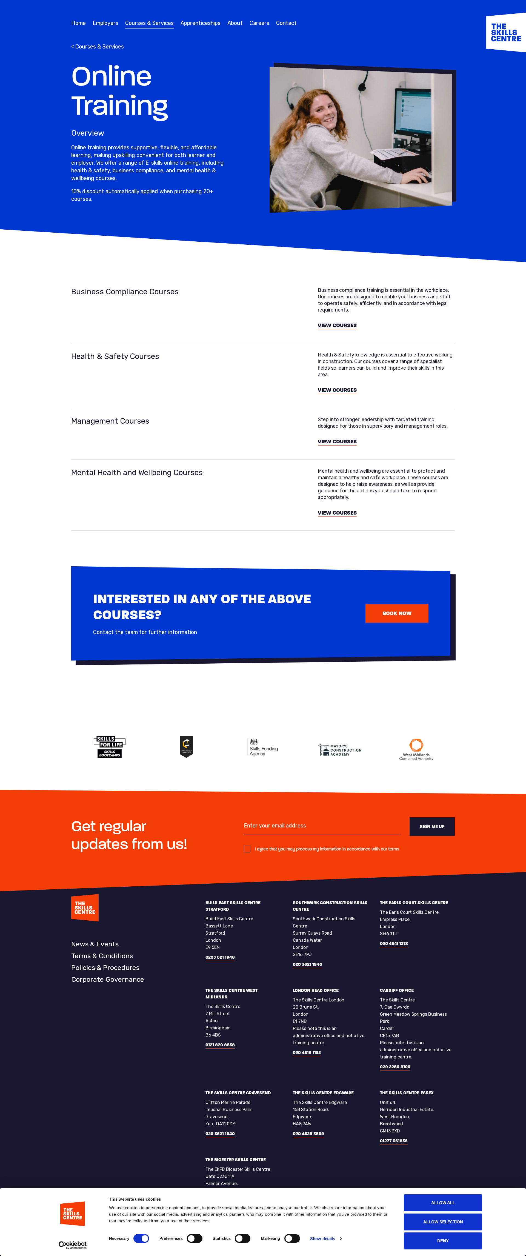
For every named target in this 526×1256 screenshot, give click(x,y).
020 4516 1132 (307, 1052)
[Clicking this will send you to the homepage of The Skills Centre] (506, 32)
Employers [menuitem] (105, 23)
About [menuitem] (235, 23)
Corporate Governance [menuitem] (107, 979)
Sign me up (432, 826)
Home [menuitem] (78, 23)
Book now (397, 613)
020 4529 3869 (308, 1133)
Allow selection (443, 1222)
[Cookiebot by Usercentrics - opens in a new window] (73, 1245)
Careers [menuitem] (259, 23)
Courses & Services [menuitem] (149, 23)
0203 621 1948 (220, 957)
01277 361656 (394, 1140)
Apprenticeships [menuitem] (201, 23)
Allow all (443, 1202)
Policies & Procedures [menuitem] (105, 968)
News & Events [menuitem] (95, 944)
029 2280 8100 (395, 1066)
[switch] (194, 1238)
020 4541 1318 (394, 943)
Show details (322, 1238)
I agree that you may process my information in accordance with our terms (327, 849)
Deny (443, 1240)
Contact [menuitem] (286, 23)
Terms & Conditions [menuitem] (102, 956)
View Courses (337, 325)
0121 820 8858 (220, 1044)
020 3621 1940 (307, 964)
